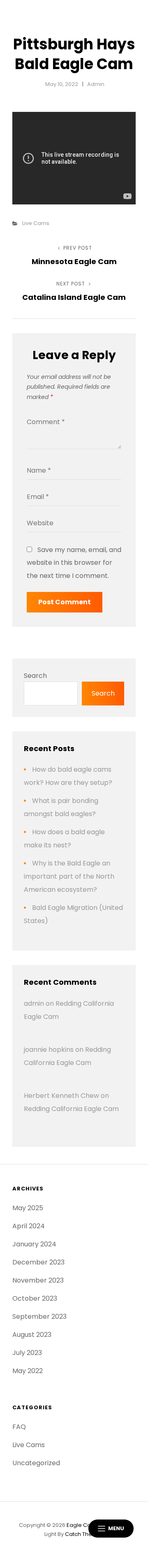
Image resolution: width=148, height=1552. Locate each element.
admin (95, 84)
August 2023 (31, 1334)
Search (35, 675)
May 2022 (27, 1371)
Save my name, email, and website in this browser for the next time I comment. (74, 562)
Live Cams (35, 223)
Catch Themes (84, 1534)
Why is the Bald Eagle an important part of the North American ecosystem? (69, 876)
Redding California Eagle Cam (71, 1109)
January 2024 (34, 1244)
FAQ (19, 1426)
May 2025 (27, 1208)
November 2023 (38, 1280)
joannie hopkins (49, 1049)
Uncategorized (36, 1463)
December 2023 (38, 1262)
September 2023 (39, 1316)
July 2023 (27, 1352)
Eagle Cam (81, 1525)
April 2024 (28, 1226)
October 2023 (34, 1298)
